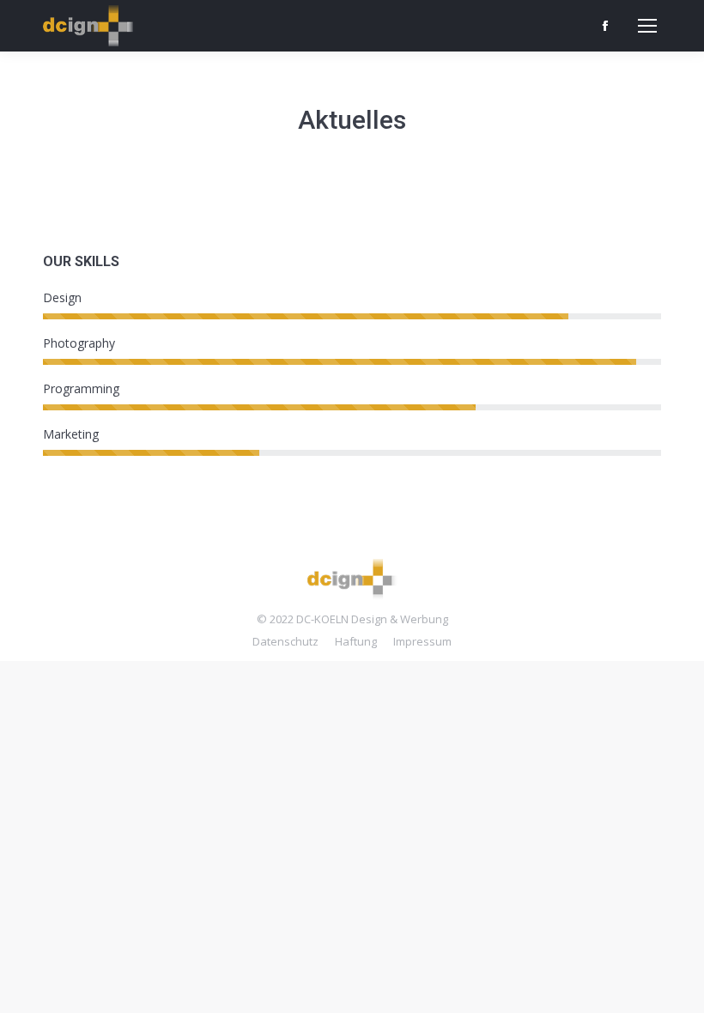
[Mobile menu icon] (647, 25)
